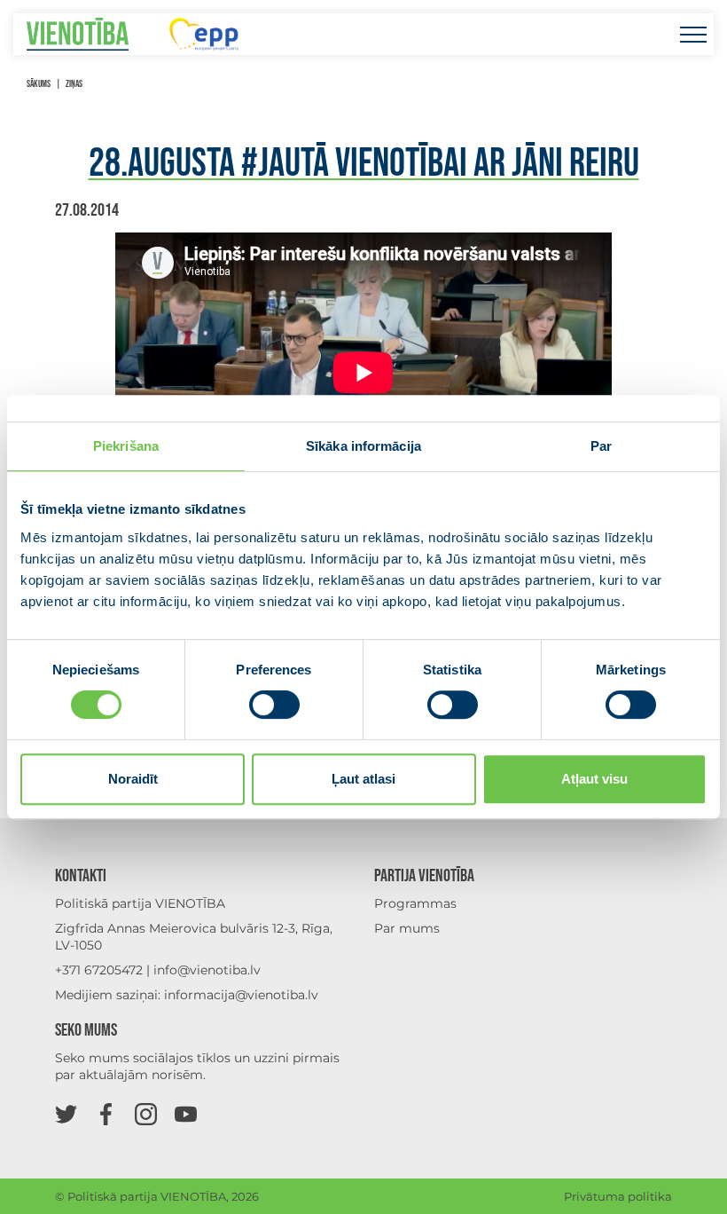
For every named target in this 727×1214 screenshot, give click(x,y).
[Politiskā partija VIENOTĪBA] (77, 34)
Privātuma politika (618, 1196)
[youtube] (186, 1113)
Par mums (407, 928)
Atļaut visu (594, 778)
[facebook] (106, 1113)
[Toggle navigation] (693, 34)
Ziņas (74, 84)
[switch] (274, 704)
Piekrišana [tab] (126, 445)
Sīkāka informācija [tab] (363, 445)
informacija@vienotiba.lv (241, 995)
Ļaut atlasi (363, 778)
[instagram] (146, 1113)
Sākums (39, 84)
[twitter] (66, 1113)
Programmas (415, 903)
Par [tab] (601, 445)
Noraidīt (133, 778)
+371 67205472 (99, 970)
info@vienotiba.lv (207, 970)
